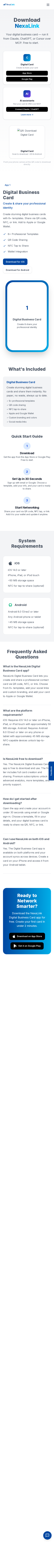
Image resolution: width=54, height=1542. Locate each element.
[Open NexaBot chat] (47, 1535)
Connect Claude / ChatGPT (27, 109)
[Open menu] (48, 5)
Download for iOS (15, 261)
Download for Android (17, 270)
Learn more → (27, 115)
